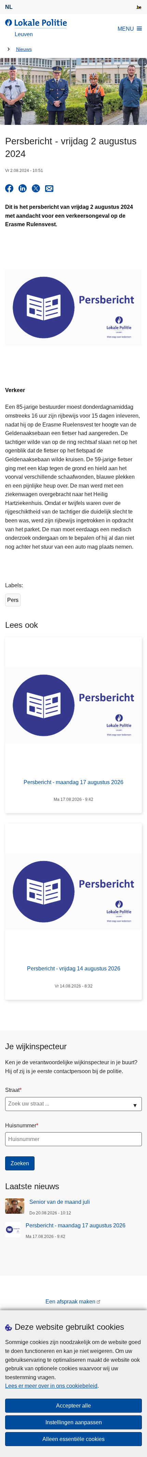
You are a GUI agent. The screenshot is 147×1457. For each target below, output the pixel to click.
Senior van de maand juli (59, 1202)
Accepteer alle (73, 1406)
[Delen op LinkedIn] (22, 188)
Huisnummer (20, 1125)
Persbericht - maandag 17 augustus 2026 (75, 1225)
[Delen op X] (36, 188)
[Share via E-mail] (49, 188)
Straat (12, 1090)
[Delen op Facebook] (9, 188)
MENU (126, 29)
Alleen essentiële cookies (73, 1439)
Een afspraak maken (70, 1301)
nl (9, 7)
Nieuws (24, 49)
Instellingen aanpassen (73, 1422)
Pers (12, 600)
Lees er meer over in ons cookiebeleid (51, 1386)
